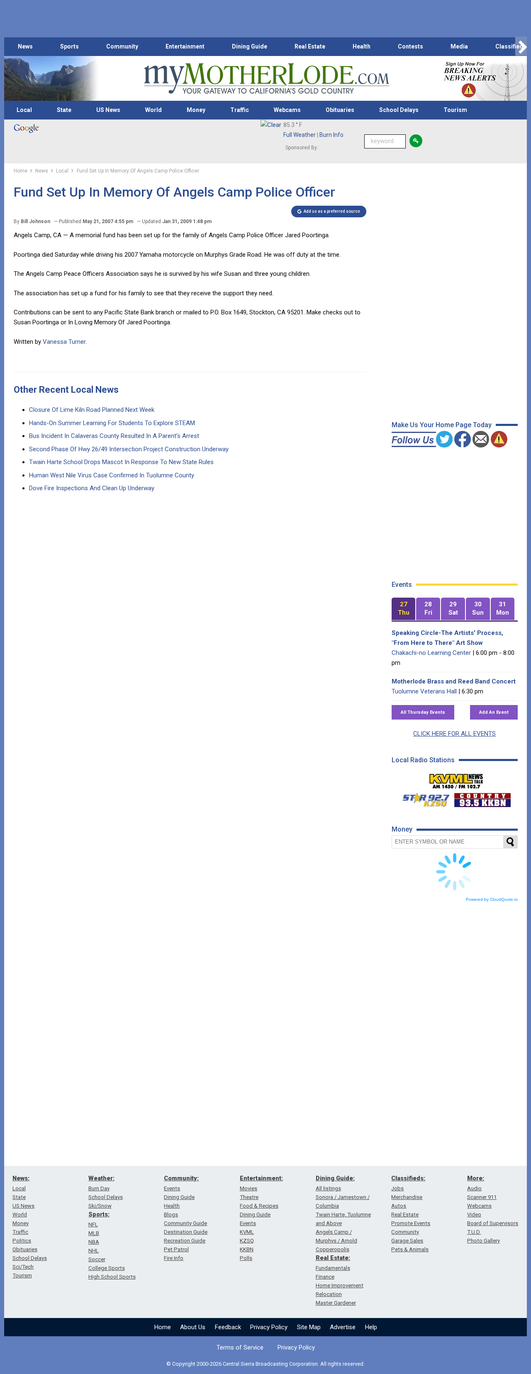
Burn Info (331, 134)
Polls (246, 1258)
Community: (181, 1178)
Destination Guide (185, 1232)
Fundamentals (333, 1268)
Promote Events (410, 1223)
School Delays (399, 110)
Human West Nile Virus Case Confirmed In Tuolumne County (111, 475)
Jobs (397, 1188)
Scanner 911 (482, 1197)
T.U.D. (474, 1232)
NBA (93, 1242)
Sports (69, 46)
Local (24, 110)
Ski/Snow (100, 1206)
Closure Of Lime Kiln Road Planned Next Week (91, 409)
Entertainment (185, 46)
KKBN (246, 1249)
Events (172, 1188)
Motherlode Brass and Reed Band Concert (454, 681)
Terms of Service (240, 1347)
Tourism (455, 110)
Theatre (249, 1197)
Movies (248, 1188)
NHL (93, 1251)
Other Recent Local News (66, 389)
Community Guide (185, 1223)
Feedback (228, 1327)
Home (162, 1327)
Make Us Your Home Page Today (442, 425)
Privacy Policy (268, 1327)
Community (122, 46)
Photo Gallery (483, 1241)
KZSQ (247, 1241)
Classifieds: (408, 1178)
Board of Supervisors (492, 1223)
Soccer (96, 1259)
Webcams (287, 110)
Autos (398, 1206)
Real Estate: (333, 1258)
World (153, 110)
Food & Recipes (259, 1206)
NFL (93, 1224)
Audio (474, 1188)
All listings (328, 1188)
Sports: (99, 1214)
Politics (21, 1241)
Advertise (343, 1327)
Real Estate (310, 46)
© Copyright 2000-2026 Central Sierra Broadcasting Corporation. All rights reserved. (265, 1364)
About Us (192, 1327)
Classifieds (510, 46)
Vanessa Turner (64, 341)
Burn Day (99, 1188)
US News (108, 110)
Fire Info (173, 1258)
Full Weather (299, 134)
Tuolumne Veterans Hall (424, 691)
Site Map (309, 1327)
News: (20, 1178)
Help (371, 1327)
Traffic (239, 110)
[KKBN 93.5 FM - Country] (482, 798)
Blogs (171, 1214)
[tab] (404, 609)
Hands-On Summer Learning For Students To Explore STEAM (112, 423)
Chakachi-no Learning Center (431, 653)
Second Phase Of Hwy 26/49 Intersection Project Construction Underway (129, 449)
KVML (247, 1232)
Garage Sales (407, 1241)
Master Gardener (336, 1303)
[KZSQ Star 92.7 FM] (422, 798)
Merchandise (406, 1197)
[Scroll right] (521, 46)
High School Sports (112, 1277)
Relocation (329, 1294)
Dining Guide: (335, 1178)
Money (196, 110)
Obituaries (340, 110)
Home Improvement (339, 1285)
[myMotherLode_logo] (266, 78)
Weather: (101, 1178)
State (64, 110)
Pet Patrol (176, 1249)
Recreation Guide (184, 1241)
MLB (93, 1233)
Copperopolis (332, 1249)
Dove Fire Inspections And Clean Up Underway (91, 488)
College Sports (106, 1268)
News (25, 46)
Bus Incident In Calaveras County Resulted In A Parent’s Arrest (114, 436)
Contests (410, 46)
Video (474, 1214)
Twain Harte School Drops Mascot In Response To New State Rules (121, 462)
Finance (325, 1277)
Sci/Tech (23, 1267)
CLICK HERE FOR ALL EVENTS (454, 733)
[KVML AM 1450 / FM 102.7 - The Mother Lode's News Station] (456, 779)
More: (475, 1178)
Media (459, 46)
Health (361, 46)
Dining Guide (249, 46)
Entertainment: (261, 1178)
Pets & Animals (410, 1249)
